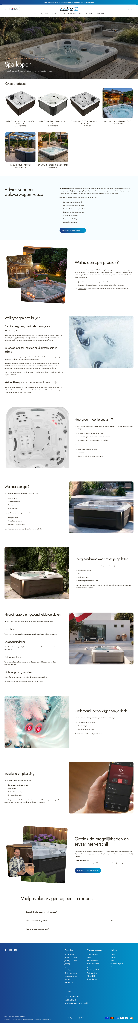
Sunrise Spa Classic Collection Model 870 (20, 122)
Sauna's (67, 979)
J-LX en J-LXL (68, 964)
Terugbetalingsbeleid (28, 1019)
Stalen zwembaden (71, 976)
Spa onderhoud (97, 734)
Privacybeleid (7, 1019)
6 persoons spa (83, 440)
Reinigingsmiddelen (93, 970)
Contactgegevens (37, 1019)
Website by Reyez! (20, 1016)
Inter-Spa (81, 285)
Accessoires (69, 982)
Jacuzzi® (81, 282)
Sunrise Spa (82, 288)
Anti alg (89, 958)
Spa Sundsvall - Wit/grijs (20, 165)
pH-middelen (91, 967)
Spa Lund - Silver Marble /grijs (117, 121)
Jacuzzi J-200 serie (71, 958)
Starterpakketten (92, 954)
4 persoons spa (83, 433)
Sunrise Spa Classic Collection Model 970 (85, 122)
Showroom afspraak (116, 964)
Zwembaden (69, 970)
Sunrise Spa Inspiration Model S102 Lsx (52, 122)
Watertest (113, 967)
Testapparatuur (92, 973)
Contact (112, 954)
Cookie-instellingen (47, 1019)
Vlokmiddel (91, 976)
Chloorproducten (93, 961)
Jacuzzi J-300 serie (71, 961)
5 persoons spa (83, 437)
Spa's (66, 967)
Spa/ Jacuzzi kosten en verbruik (31, 529)
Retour (112, 961)
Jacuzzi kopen (69, 954)
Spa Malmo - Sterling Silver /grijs (53, 165)
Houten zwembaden (71, 973)
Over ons (113, 958)
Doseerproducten (93, 964)
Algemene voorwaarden (17, 1019)
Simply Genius (92, 979)
